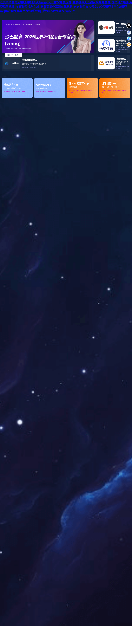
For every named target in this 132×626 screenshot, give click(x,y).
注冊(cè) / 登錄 (13, 55)
